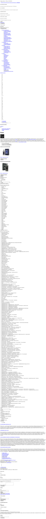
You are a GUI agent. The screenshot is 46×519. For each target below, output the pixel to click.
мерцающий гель (4, 257)
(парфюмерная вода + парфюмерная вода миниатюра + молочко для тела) (12, 319)
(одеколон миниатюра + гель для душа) (7, 329)
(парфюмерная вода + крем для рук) (6, 290)
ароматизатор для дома (4, 237)
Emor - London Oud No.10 (4, 157)
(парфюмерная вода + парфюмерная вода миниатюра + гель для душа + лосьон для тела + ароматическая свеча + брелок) (19, 378)
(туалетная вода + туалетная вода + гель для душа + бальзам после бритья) (12, 287)
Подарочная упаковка (7, 40)
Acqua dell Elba (3, 199)
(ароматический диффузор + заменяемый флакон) (9, 390)
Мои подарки (6, 61)
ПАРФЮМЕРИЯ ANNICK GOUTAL (4, 430)
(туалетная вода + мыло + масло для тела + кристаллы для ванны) (11, 377)
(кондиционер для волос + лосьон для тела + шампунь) (9, 276)
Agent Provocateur (4, 226)
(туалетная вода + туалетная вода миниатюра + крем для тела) (10, 350)
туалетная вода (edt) (4, 232)
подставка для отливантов (5, 302)
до (0, 182)
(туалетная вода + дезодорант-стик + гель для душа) (9, 296)
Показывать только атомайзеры (6, 416)
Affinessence (3, 221)
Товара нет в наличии (4, 158)
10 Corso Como (3, 186)
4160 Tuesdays (3, 193)
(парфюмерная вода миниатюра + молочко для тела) (9, 272)
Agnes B (2, 227)
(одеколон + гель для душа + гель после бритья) (8, 249)
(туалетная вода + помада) (5, 317)
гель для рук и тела (4, 264)
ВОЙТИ (2, 492)
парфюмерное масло (4, 255)
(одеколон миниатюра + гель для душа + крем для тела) (9, 340)
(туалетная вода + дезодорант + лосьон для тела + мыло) (10, 356)
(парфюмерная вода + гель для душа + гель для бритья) (9, 393)
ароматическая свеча (4, 236)
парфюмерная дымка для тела (6, 243)
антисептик (3, 298)
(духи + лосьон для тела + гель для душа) (7, 391)
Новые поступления (7, 33)
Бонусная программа (7, 64)
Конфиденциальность (5, 453)
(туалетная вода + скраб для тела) (6, 280)
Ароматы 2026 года (7, 46)
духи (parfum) (3, 235)
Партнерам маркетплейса (6, 457)
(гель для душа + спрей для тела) (6, 388)
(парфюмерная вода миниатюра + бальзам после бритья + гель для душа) (12, 375)
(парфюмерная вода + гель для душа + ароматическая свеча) (10, 278)
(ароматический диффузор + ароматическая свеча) (9, 392)
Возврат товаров (4, 456)
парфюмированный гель (5, 261)
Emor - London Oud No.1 (4, 173)
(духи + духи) (3, 297)
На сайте (5, 57)
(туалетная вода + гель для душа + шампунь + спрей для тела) (10, 384)
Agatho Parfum (3, 225)
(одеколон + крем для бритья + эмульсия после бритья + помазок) (11, 360)
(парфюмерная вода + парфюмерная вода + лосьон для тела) (10, 359)
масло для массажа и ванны (5, 267)
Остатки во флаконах (7, 37)
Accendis (2, 198)
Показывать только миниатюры (6, 414)
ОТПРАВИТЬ (2, 517)
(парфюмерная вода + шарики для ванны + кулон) (9, 248)
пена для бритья (3, 241)
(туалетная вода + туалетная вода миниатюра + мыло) (9, 374)
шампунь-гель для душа (5, 246)
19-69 (2, 189)
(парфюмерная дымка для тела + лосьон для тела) (9, 338)
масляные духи (3, 254)
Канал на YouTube (7, 66)
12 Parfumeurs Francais (4, 188)
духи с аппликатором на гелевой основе (7, 268)
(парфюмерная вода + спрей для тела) (7, 337)
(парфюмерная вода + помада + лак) (6, 326)
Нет (2, 26)
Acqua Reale (3, 209)
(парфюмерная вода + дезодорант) (6, 269)
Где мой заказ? (6, 52)
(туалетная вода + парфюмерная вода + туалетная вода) (9, 348)
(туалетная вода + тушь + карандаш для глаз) (8, 328)
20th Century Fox (3, 190)
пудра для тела (3, 263)
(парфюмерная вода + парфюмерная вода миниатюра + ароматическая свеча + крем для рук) (15, 334)
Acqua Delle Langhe (4, 200)
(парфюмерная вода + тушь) (5, 315)
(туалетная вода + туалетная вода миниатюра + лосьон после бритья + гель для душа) (14, 399)
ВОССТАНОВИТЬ (3, 499)
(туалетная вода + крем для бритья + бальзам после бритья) (10, 352)
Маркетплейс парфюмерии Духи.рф (9, 460)
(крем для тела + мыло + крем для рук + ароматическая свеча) (10, 376)
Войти (1, 21)
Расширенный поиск (3, 28)
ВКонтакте (5, 56)
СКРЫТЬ (2, 159)
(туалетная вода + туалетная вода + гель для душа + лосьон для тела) (11, 289)
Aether (2, 220)
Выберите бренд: (3, 72)
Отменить (2, 500)
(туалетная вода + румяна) (5, 313)
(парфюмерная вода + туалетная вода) (7, 293)
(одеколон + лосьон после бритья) (6, 294)
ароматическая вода (4, 271)
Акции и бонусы (4, 60)
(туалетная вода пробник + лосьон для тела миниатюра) (10, 325)
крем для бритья (3, 240)
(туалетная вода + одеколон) (5, 341)
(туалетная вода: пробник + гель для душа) (8, 270)
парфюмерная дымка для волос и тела (7, 279)
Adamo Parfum (3, 211)
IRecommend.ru (6, 55)
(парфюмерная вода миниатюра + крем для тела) (8, 331)
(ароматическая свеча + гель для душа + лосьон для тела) (10, 361)
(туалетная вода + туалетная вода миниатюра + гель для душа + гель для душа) (13, 342)
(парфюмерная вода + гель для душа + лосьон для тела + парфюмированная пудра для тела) (15, 363)
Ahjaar (2, 229)
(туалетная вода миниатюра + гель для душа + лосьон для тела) (11, 330)
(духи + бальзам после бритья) (6, 358)
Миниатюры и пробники (8, 38)
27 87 (2, 192)
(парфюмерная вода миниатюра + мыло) (7, 400)
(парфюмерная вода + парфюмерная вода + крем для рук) (10, 304)
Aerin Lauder (3, 217)
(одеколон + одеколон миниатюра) (6, 370)
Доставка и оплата (5, 49)
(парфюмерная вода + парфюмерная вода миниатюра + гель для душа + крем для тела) (14, 305)
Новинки (3, 45)
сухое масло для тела (4, 259)
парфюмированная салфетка (5, 244)
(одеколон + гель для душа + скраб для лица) (8, 357)
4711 (2, 194)
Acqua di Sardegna (4, 207)
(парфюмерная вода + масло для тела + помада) (8, 323)
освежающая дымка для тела (5, 258)
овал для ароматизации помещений (6, 284)
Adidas (2, 212)
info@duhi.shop (9, 462)
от (0, 181)
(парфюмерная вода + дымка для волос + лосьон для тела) (10, 382)
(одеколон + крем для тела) (5, 321)
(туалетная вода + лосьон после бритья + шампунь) (9, 394)
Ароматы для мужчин (7, 31)
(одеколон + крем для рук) (5, 367)
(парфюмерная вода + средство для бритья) (8, 405)
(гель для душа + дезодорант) (5, 404)
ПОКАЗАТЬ (2, 505)
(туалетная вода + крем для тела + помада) (7, 383)
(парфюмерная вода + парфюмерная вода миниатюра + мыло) (10, 372)
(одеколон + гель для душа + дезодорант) (7, 301)
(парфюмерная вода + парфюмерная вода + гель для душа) (10, 285)
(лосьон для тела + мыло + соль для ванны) (8, 277)
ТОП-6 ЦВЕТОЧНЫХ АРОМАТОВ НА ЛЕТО (5, 424)
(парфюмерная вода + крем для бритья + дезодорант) (9, 307)
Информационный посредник (8, 71)
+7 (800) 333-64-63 (6, 2)
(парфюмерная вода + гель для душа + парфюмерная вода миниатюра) (12, 366)
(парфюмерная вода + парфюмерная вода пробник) (9, 306)
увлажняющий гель (4, 273)
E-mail (1, 481)
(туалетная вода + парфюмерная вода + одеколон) (9, 316)
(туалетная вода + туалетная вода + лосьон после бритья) (10, 386)
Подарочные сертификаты (8, 41)
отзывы (16, 139)
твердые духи (3, 253)
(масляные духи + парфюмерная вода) (7, 335)
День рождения (6, 63)
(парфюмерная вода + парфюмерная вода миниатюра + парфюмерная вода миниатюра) (14, 308)
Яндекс (5, 54)
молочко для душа (4, 295)
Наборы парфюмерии (7, 43)
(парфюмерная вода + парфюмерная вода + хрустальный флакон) (11, 250)
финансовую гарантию (32, 139)
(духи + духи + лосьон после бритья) (7, 346)
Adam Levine (3, 210)
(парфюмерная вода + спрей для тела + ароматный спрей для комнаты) (12, 387)
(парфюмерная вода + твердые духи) (7, 275)
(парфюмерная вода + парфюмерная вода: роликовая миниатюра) (11, 242)
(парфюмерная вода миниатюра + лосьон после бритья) (9, 379)
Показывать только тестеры (5, 411)
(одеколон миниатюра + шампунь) (6, 311)
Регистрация (2, 22)
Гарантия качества (5, 455)
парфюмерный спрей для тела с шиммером (8, 339)
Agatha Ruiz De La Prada (5, 224)
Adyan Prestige (3, 215)
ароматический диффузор (5, 266)
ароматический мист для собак (6, 402)
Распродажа (6, 32)
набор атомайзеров (4, 369)
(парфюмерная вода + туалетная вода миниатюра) (9, 332)
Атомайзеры (6, 36)
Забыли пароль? (3, 493)
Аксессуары (6, 39)
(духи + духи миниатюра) (5, 395)
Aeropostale (3, 218)
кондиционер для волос (5, 245)
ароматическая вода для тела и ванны (7, 281)
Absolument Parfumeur (4, 197)
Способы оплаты (6, 50)
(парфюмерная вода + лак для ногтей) (7, 365)
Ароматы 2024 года (7, 47)
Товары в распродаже (4, 418)
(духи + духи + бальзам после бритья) (7, 320)
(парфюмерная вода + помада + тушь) (7, 324)
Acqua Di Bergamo (4, 201)
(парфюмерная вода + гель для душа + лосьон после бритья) (10, 288)
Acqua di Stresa (3, 208)
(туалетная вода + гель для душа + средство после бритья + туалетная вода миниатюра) (14, 322)
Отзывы (3, 53)
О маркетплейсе (4, 65)
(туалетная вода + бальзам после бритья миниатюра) (9, 355)
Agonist (2, 228)
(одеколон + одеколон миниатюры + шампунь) (8, 252)
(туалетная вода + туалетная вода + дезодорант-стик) (9, 368)
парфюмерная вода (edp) (5, 233)
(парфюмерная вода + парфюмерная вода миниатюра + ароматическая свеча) (13, 401)
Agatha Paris (3, 223)
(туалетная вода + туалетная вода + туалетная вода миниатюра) (11, 396)
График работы (6, 69)
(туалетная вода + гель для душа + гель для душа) (9, 314)
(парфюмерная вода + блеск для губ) (7, 333)
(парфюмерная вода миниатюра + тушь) (7, 385)
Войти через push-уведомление (5, 494)
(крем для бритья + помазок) (5, 364)
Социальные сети (6, 62)
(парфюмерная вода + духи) (5, 303)
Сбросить (1, 126)
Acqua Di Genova (4, 203)
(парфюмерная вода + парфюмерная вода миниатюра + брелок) (11, 403)
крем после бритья (4, 262)
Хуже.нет (5, 59)
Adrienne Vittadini (4, 214)
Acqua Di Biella (3, 202)
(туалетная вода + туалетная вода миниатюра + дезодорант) (10, 349)
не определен (2, 23)
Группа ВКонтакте (7, 67)
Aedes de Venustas (4, 216)
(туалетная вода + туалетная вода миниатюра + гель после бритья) (11, 381)
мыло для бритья (4, 299)
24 (1, 191)
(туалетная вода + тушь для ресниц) (6, 343)
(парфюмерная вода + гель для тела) (6, 351)
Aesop (2, 219)
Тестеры (5, 35)
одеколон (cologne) (4, 234)
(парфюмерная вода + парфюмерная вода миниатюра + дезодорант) (11, 373)
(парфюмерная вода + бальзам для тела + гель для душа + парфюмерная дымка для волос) (15, 251)
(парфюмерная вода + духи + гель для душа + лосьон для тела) (11, 347)
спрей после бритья (4, 260)
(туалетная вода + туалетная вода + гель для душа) (9, 286)
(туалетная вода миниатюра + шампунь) (7, 310)
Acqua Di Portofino (4, 206)
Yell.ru (5, 58)
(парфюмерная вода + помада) (6, 312)
